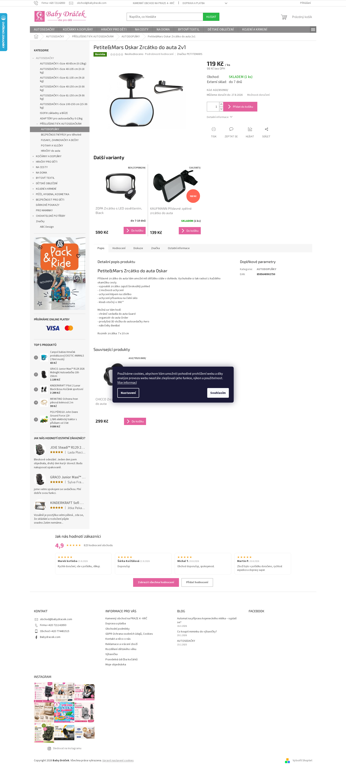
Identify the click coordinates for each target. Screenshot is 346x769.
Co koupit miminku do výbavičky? (197, 632)
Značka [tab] (155, 248)
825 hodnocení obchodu (98, 545)
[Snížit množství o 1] (221, 109)
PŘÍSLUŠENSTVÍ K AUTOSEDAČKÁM (60, 124)
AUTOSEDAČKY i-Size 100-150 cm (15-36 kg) (63, 106)
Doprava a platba (194, 3)
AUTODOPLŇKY (50, 129)
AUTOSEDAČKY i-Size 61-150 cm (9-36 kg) (62, 97)
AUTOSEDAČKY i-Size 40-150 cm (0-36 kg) (62, 88)
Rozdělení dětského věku (120, 649)
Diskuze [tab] (138, 248)
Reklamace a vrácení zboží (121, 644)
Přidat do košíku (243, 106)
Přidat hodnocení (197, 582)
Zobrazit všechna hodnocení (156, 582)
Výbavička (111, 654)
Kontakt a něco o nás (118, 639)
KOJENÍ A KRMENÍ (46, 189)
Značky (40, 221)
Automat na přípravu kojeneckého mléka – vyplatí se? (207, 620)
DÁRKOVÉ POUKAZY (47, 205)
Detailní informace (218, 117)
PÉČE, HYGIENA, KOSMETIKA (52, 194)
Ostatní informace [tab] (179, 248)
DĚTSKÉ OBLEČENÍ (46, 183)
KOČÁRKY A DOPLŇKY (48, 156)
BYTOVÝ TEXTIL (45, 178)
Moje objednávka (115, 665)
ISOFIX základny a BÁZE (54, 113)
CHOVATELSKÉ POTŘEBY (50, 216)
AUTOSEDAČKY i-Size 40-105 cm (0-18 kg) (62, 71)
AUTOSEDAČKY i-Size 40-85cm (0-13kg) (63, 64)
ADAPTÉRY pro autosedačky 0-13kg (61, 119)
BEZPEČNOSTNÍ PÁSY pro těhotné (61, 135)
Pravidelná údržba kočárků (121, 659)
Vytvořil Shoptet (302, 760)
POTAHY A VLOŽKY (52, 146)
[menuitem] (44, 29)
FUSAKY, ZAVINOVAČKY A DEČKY (60, 140)
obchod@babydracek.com (56, 619)
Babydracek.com (50, 637)
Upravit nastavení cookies (118, 760)
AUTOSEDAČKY (45, 58)
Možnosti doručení (258, 95)
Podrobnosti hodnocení (159, 54)
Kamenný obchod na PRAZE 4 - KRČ (154, 3)
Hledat (211, 16)
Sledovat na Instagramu (67, 748)
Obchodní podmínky (117, 629)
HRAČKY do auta (50, 151)
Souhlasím (218, 393)
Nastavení (128, 393)
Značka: (189, 54)
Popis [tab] (101, 248)
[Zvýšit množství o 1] (221, 104)
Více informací (127, 382)
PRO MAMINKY (44, 210)
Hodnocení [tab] (119, 248)
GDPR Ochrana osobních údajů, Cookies (129, 634)
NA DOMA (41, 173)
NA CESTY (42, 167)
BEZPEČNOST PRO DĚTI (50, 200)
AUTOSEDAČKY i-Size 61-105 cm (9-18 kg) (62, 79)
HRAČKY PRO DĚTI (46, 162)
